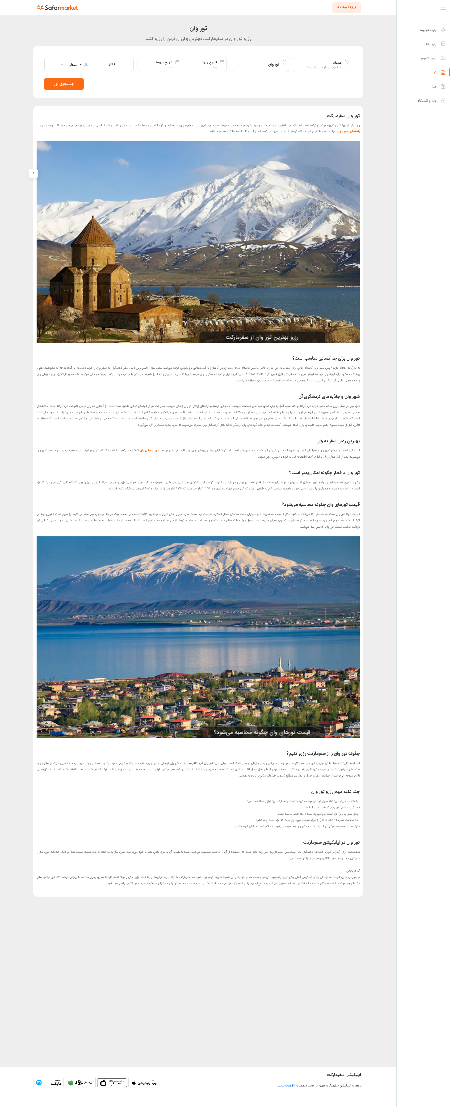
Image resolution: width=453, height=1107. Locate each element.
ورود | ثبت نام (346, 7)
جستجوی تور (64, 84)
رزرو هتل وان (148, 450)
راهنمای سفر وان (349, 131)
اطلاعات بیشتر (286, 1085)
